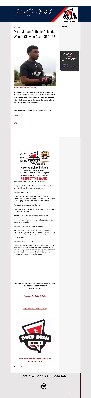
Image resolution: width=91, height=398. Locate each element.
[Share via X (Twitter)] (18, 366)
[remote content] (35, 139)
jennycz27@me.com (68, 67)
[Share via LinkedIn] (21, 366)
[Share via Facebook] (14, 366)
